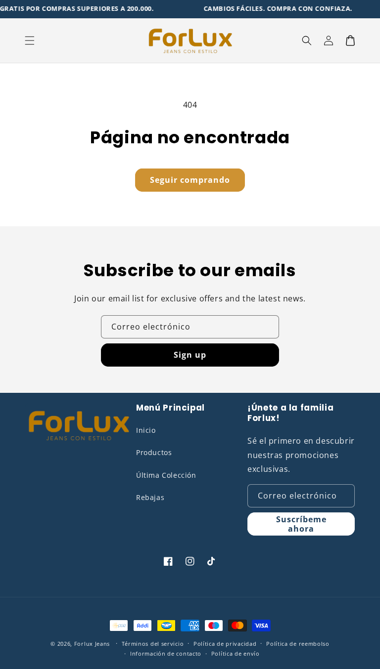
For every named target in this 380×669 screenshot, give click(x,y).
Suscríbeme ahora (301, 524)
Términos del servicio (153, 643)
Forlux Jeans (92, 643)
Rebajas (150, 497)
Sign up (190, 354)
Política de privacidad (224, 643)
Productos (154, 452)
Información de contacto (165, 653)
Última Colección (166, 475)
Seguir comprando (190, 179)
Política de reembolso (298, 643)
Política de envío (235, 653)
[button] (30, 40)
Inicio (146, 430)
